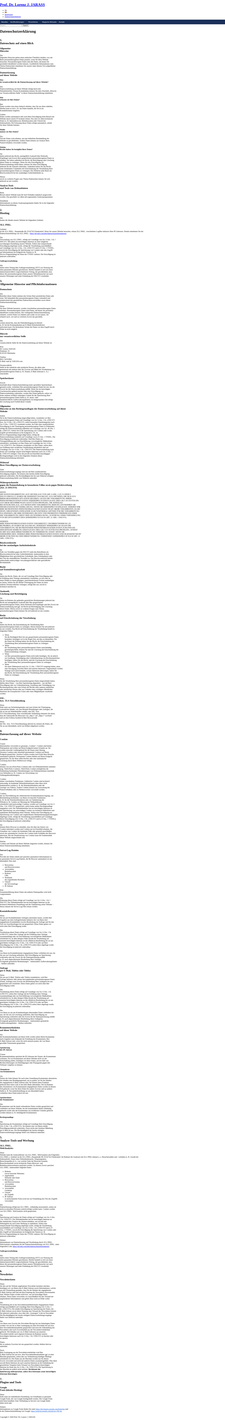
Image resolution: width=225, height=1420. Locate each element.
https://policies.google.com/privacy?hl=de (46, 1411)
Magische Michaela (49, 22)
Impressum (9, 15)
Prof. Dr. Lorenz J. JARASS (22, 4)
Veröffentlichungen (17, 22)
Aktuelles (4, 22)
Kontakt (61, 22)
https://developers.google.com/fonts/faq (50, 1409)
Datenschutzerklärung (13, 17)
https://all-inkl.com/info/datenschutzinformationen (48, 233)
